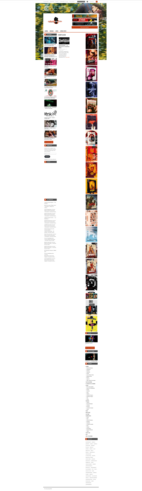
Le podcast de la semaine (90, 383)
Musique (52, 31)
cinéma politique (94, 460)
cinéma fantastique (89, 479)
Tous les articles (46, 1)
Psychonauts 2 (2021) (88, 343)
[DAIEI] (91, 315)
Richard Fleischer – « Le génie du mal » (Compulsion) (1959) (64, 46)
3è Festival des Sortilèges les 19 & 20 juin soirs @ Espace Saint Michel (50, 97)
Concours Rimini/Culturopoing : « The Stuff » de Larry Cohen (50, 243)
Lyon (92, 469)
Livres (56, 31)
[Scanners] (91, 129)
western (87, 452)
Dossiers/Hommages (90, 367)
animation (87, 443)
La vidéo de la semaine (90, 407)
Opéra (87, 425)
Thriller (87, 477)
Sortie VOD (88, 432)
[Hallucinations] (91, 97)
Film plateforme (89, 382)
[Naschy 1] (91, 161)
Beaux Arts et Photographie (91, 388)
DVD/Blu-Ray (88, 369)
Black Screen (46, 205)
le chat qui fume (88, 455)
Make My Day (88, 450)
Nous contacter (72, 1)
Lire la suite (67, 57)
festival (94, 479)
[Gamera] (91, 209)
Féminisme (92, 445)
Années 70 (91, 474)
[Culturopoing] (55, 25)
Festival (88, 373)
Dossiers (88, 389)
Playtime (87, 414)
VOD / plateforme (89, 436)
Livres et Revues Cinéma (90, 374)
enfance (91, 443)
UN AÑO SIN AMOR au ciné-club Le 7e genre (50, 77)
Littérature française (90, 396)
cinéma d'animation (89, 465)
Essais (87, 392)
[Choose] (91, 64)
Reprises (88, 377)
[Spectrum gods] (91, 241)
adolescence (88, 460)
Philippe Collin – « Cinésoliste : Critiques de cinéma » (50, 206)
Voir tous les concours (85, 27)
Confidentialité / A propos (64, 1)
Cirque (88, 417)
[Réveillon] (91, 48)
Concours (56, 1)
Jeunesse (88, 393)
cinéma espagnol (93, 467)
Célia (45, 202)
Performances (89, 428)
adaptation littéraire (89, 457)
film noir (87, 447)
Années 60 (95, 443)
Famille (92, 450)
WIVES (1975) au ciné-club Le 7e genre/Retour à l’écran (49, 139)
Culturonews (52, 1)
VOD (86, 434)
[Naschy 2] (91, 177)
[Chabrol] (91, 225)
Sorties (88, 399)
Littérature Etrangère (90, 395)
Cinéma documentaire (93, 477)
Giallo (95, 469)
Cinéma (46, 31)
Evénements (88, 372)
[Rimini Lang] (91, 299)
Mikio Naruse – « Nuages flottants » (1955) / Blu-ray (50, 128)
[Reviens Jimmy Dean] (91, 80)
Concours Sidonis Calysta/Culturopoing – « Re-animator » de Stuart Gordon (50, 210)
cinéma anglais (92, 452)
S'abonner (47, 156)
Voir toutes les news (49, 142)
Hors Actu (88, 406)
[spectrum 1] (91, 331)
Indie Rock (91, 447)
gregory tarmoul (47, 213)
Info (87, 1)
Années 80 (94, 472)
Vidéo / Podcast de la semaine (91, 380)
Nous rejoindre (82, 1)
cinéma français (88, 482)
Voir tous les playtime (90, 347)
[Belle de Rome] (91, 145)
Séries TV (88, 379)
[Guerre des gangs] (91, 193)
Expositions (88, 422)
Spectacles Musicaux (90, 429)
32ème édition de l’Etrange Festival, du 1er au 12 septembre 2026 (50, 45)
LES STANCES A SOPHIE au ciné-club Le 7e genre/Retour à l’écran (50, 87)
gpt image (46, 250)
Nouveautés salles (89, 376)
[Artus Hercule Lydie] (91, 257)
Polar (87, 397)
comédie (87, 474)
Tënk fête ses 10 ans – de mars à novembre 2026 (49, 118)
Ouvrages (88, 427)
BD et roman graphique (90, 386)
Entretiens (88, 370)
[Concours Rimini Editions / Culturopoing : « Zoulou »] (85, 16)
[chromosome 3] (91, 113)
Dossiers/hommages (90, 403)
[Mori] (91, 290)
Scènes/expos (63, 31)
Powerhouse (88, 462)
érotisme (93, 455)
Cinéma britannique (89, 472)
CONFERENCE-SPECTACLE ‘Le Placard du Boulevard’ (50, 66)
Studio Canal (88, 445)
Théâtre (88, 431)
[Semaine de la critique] (71, 8)
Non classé (88, 412)
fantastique (88, 467)
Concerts (88, 402)
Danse (87, 418)
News (87, 411)
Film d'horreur (88, 469)
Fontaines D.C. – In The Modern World (91, 361)
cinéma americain (88, 484)
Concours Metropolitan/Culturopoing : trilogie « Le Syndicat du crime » (49, 255)
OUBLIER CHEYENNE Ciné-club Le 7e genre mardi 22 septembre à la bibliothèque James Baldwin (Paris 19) (50, 55)
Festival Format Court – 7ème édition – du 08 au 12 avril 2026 (50, 108)
